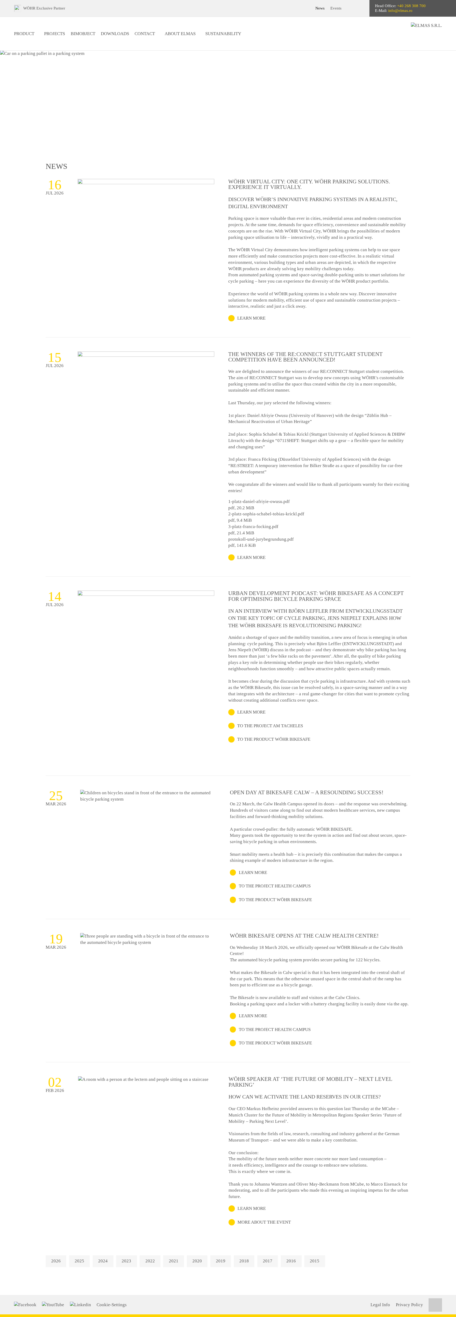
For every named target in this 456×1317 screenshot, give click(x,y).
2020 (197, 1260)
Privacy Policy (409, 1304)
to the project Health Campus (275, 885)
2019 (220, 1260)
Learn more (251, 318)
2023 (126, 1260)
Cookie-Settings (112, 1304)
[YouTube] (53, 1305)
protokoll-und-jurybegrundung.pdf (261, 539)
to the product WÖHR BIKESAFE (273, 739)
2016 (291, 1260)
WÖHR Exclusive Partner (44, 8)
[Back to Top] (435, 1305)
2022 (150, 1260)
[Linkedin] (80, 1305)
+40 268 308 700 (411, 6)
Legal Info (380, 1304)
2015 (314, 1260)
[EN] (361, 8)
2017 (267, 1260)
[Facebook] (25, 1305)
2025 (79, 1260)
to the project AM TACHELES (270, 725)
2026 (56, 1260)
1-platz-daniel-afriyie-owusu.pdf (259, 501)
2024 (103, 1260)
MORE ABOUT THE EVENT (264, 1222)
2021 (173, 1260)
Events (335, 8)
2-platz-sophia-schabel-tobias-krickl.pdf (266, 513)
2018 (244, 1260)
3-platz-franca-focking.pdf (253, 526)
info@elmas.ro (400, 10)
